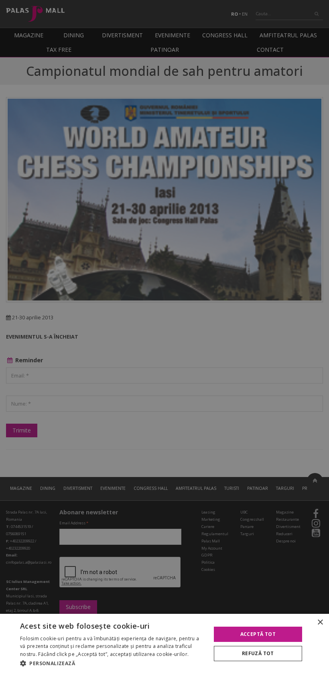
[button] (112, 663)
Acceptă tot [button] (258, 634)
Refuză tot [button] (258, 653)
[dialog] (164, 644)
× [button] (320, 622)
